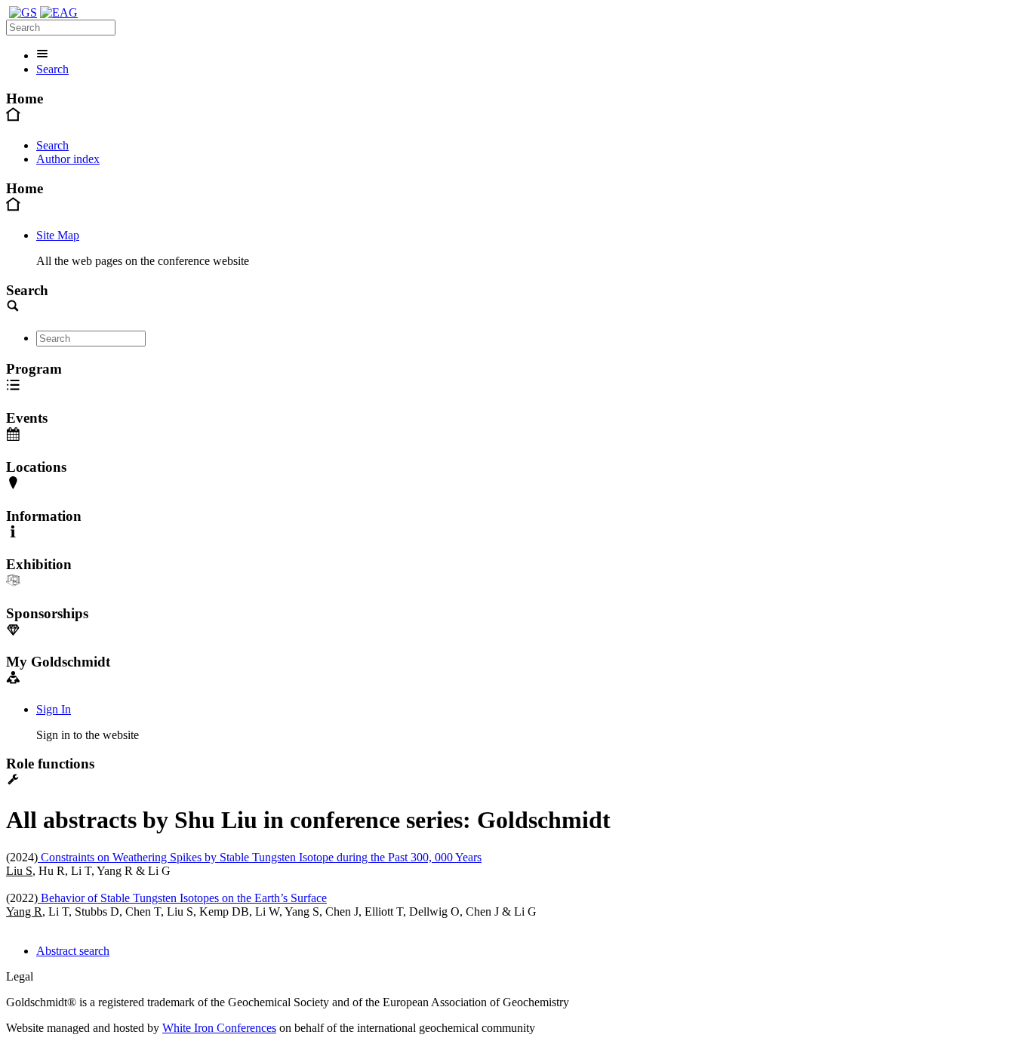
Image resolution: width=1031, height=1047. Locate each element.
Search (52, 69)
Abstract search (72, 950)
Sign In (53, 709)
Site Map (57, 235)
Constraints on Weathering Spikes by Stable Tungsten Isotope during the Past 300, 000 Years (260, 857)
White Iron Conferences (219, 1027)
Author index (68, 158)
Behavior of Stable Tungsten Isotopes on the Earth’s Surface (182, 897)
